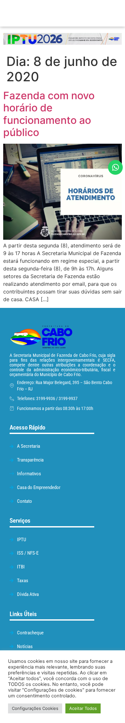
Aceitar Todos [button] (83, 708)
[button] (90, 13)
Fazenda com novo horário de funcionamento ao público (49, 114)
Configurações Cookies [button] (35, 708)
